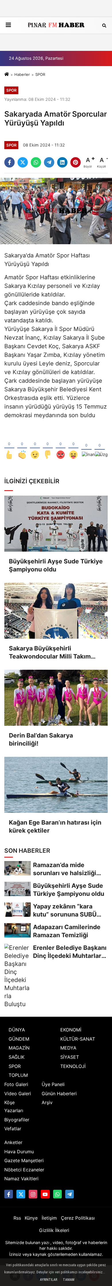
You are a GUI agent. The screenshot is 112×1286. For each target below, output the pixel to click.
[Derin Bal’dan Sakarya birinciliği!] (56, 698)
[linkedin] (62, 162)
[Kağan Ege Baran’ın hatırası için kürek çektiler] (56, 785)
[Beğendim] (9, 445)
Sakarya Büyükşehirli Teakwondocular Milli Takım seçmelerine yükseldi (50, 653)
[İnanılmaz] (86, 445)
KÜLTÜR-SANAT (77, 1039)
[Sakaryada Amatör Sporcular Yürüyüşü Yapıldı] (56, 210)
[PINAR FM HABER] (56, 25)
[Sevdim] (35, 445)
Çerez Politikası (78, 1218)
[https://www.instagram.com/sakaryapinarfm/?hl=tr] (33, 1194)
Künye (31, 1218)
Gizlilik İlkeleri (54, 1230)
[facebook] (9, 162)
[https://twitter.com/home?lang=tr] (20, 1194)
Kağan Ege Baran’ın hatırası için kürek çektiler (55, 826)
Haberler (22, 74)
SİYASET (69, 1057)
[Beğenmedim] (48, 445)
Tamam (68, 1280)
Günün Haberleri (59, 1093)
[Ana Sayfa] (6, 74)
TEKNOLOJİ (73, 1066)
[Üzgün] (99, 445)
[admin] (69, 1194)
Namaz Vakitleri (21, 1178)
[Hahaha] (73, 445)
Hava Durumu (19, 1151)
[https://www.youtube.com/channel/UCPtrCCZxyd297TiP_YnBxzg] (45, 1194)
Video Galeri (17, 1093)
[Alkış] (22, 445)
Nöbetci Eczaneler (24, 1170)
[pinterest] (75, 162)
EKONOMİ (70, 1030)
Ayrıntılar (48, 1280)
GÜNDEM (19, 1039)
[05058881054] (57, 1194)
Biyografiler (16, 1120)
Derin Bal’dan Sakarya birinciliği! (41, 739)
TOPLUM (18, 1075)
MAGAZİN (19, 1048)
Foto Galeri (16, 1084)
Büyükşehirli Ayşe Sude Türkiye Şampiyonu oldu (56, 565)
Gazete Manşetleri (24, 1160)
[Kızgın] (61, 445)
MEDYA (68, 1048)
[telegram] (49, 162)
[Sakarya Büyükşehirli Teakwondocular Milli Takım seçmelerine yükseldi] (56, 611)
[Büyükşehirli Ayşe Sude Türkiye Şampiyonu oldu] (56, 524)
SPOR (40, 74)
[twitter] (23, 162)
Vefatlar (12, 1128)
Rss (17, 1218)
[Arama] (104, 25)
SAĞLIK (16, 1057)
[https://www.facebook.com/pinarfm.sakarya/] (8, 1194)
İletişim (49, 1218)
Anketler (13, 1142)
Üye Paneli (53, 1084)
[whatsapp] (36, 162)
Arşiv (47, 1102)
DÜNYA (17, 1030)
